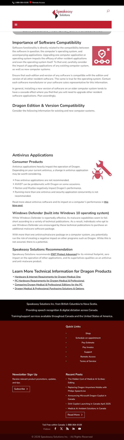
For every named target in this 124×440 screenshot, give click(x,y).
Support (88, 352)
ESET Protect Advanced (64, 254)
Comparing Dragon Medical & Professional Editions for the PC (48, 284)
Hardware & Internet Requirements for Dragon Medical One (48, 276)
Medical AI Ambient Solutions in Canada (87, 408)
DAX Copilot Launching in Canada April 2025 (89, 403)
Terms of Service (88, 361)
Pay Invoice (88, 347)
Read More (74, 414)
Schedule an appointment (88, 337)
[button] (108, 11)
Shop (88, 333)
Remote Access (38, 2)
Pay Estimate (88, 342)
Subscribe (19, 389)
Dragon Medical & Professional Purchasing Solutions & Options (49, 288)
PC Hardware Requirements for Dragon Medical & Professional (49, 280)
